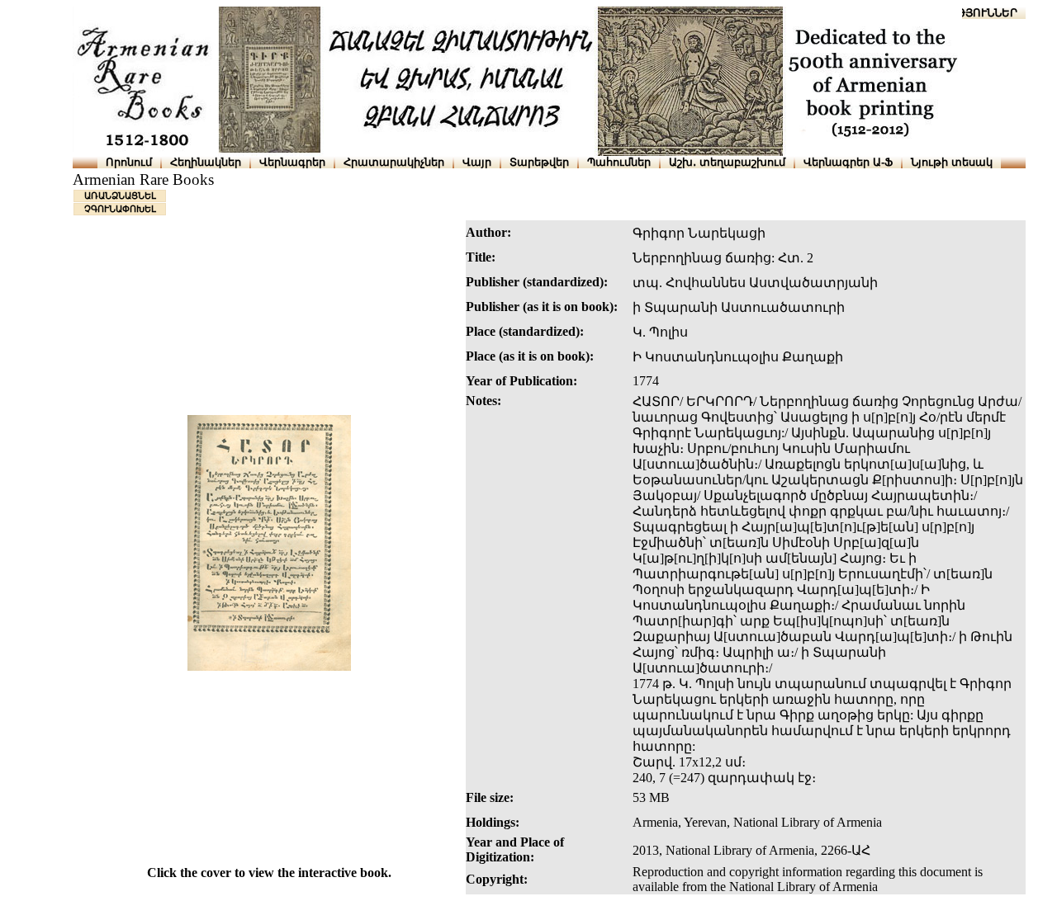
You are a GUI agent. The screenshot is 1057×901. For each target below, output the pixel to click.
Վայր (476, 162)
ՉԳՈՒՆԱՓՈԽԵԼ (120, 209)
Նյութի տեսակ (952, 162)
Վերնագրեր (292, 162)
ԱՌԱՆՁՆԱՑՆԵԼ (120, 195)
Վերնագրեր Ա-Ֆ (848, 162)
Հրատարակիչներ (394, 162)
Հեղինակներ (205, 162)
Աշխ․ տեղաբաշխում (727, 162)
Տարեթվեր (539, 162)
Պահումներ (619, 162)
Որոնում (129, 162)
